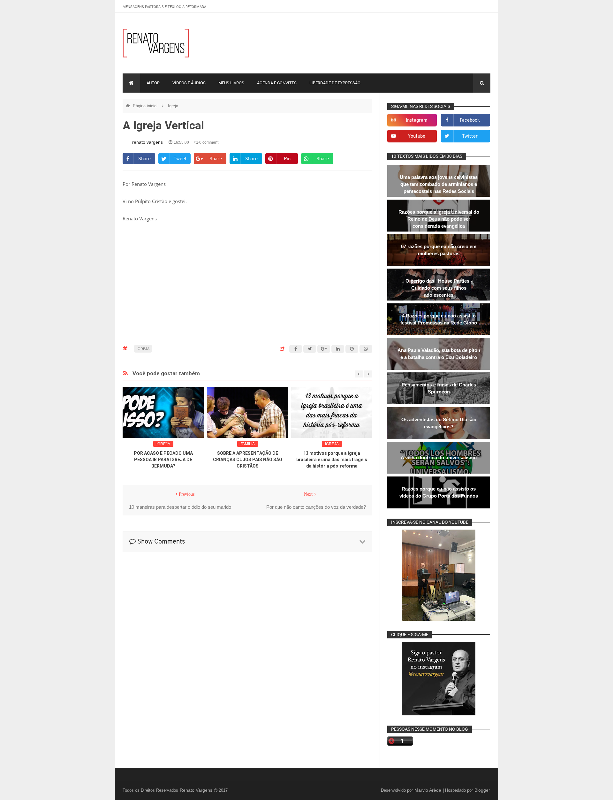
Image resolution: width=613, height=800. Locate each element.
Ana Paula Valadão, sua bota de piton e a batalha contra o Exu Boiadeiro (438, 353)
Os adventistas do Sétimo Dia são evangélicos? (438, 423)
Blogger (482, 790)
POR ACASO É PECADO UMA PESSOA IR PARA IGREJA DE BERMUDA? (163, 460)
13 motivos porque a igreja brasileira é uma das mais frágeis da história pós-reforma (331, 460)
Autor (153, 82)
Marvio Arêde (428, 790)
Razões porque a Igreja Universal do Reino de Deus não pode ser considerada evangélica (438, 219)
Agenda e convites (277, 82)
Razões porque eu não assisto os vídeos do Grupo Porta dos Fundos (438, 492)
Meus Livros (231, 82)
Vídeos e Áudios (189, 82)
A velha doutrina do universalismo (439, 457)
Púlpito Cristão (151, 201)
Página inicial (146, 105)
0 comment (208, 142)
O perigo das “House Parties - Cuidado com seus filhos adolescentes (438, 288)
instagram (417, 120)
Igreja (173, 105)
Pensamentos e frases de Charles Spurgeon (439, 388)
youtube (416, 136)
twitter (470, 136)
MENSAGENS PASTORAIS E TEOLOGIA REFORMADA (164, 7)
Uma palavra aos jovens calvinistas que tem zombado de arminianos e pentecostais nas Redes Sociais (439, 184)
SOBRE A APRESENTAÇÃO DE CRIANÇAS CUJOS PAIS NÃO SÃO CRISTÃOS (247, 460)
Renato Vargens (197, 790)
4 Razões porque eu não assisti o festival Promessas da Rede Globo (438, 319)
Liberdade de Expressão (334, 82)
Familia (247, 444)
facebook (470, 120)
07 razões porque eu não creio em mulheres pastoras (438, 250)
